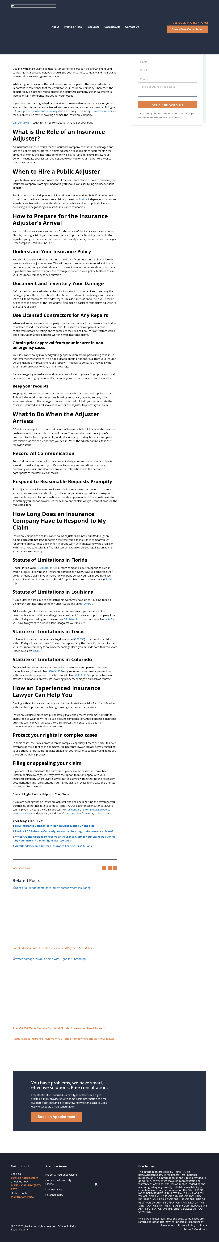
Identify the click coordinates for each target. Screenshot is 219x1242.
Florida (83, 199)
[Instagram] (26, 1204)
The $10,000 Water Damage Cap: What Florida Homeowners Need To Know (59, 1028)
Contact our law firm (74, 813)
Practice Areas (73, 26)
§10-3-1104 (55, 671)
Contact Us (132, 26)
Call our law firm (22, 122)
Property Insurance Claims (61, 1174)
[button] (104, 868)
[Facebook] (13, 1204)
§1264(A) (86, 603)
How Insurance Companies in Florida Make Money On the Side (54, 826)
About (55, 26)
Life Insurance (53, 1189)
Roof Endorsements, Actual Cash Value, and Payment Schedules (52, 948)
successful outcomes (103, 111)
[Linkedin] (19, 1204)
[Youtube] (32, 1204)
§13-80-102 (81, 675)
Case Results (112, 26)
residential (73, 809)
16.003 (38, 651)
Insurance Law (21, 868)
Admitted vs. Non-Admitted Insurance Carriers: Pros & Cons (53, 846)
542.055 (79, 639)
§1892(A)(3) (71, 619)
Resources (93, 26)
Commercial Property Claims (58, 1182)
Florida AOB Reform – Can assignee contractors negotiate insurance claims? (64, 831)
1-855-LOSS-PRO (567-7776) (189, 22)
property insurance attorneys (41, 111)
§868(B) (109, 619)
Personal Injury (54, 1194)
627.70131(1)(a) (44, 568)
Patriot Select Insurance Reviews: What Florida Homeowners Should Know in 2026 (63, 1038)
